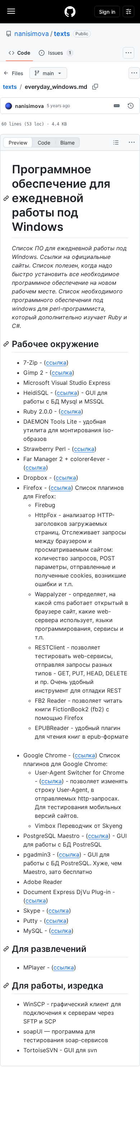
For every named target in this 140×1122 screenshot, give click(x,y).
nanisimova (31, 33)
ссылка (56, 362)
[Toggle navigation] (11, 11)
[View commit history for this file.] (131, 106)
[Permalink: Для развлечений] (7, 949)
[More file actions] (132, 142)
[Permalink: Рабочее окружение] (7, 344)
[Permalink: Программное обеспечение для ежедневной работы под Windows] (7, 198)
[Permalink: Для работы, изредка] (7, 985)
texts (62, 33)
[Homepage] (70, 11)
